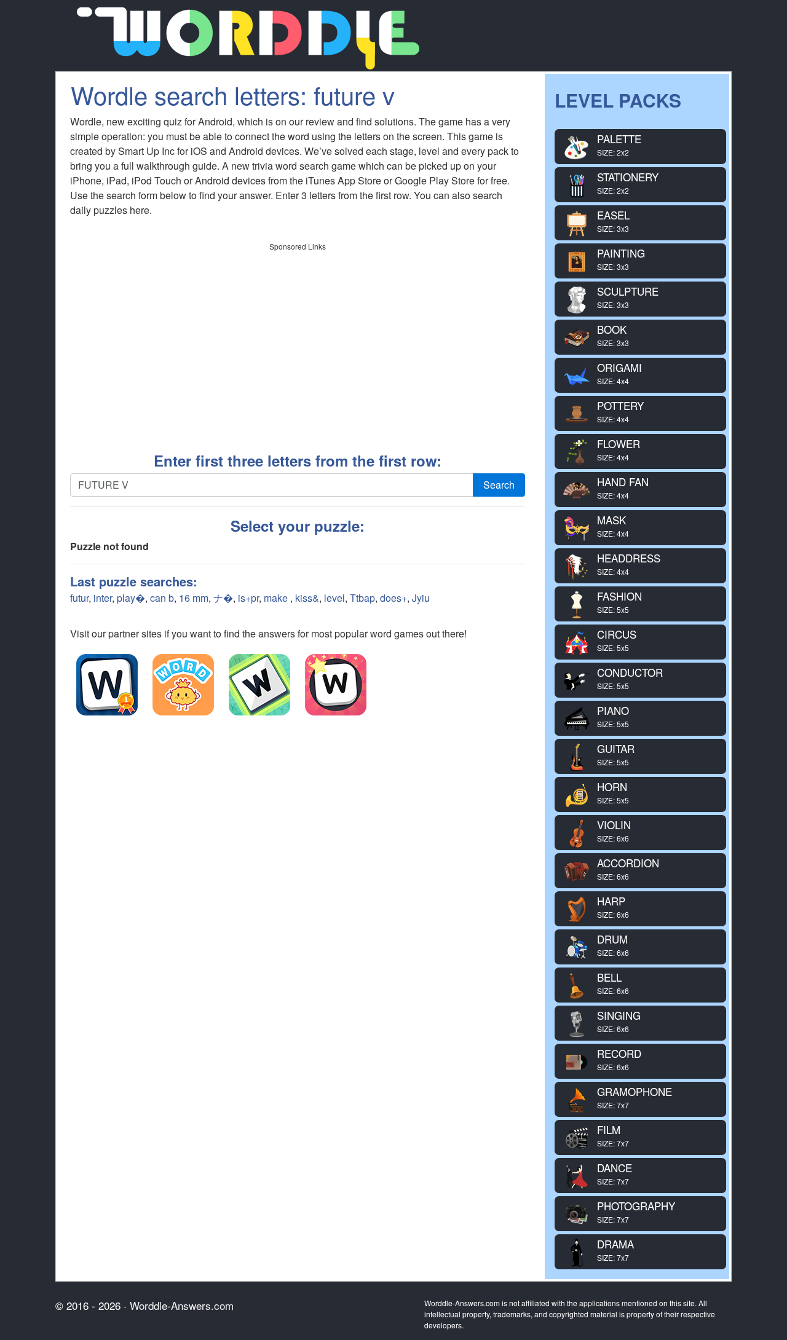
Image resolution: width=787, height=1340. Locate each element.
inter (102, 598)
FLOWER (618, 449)
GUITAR (616, 754)
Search (499, 485)
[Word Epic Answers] (183, 684)
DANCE (614, 1173)
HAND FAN (623, 487)
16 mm (193, 598)
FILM (613, 1135)
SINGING (619, 1020)
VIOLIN (614, 830)
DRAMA (615, 1249)
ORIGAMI (619, 373)
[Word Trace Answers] (335, 684)
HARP (613, 906)
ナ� (223, 598)
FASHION (619, 601)
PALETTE (619, 144)
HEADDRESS (628, 563)
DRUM (613, 944)
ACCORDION (628, 868)
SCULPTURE (627, 296)
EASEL (613, 220)
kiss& (307, 598)
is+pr (248, 598)
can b (162, 598)
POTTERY (620, 411)
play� (131, 598)
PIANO (613, 716)
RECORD (619, 1059)
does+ (393, 598)
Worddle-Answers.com (182, 1305)
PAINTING (621, 258)
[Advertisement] (297, 343)
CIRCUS (616, 639)
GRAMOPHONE (634, 1097)
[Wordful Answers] (107, 684)
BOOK (613, 334)
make (277, 598)
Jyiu (421, 598)
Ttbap (362, 598)
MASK (613, 525)
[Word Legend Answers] (259, 684)
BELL (613, 982)
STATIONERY (627, 182)
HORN (613, 792)
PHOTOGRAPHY (636, 1211)
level (334, 598)
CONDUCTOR (630, 677)
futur (79, 598)
